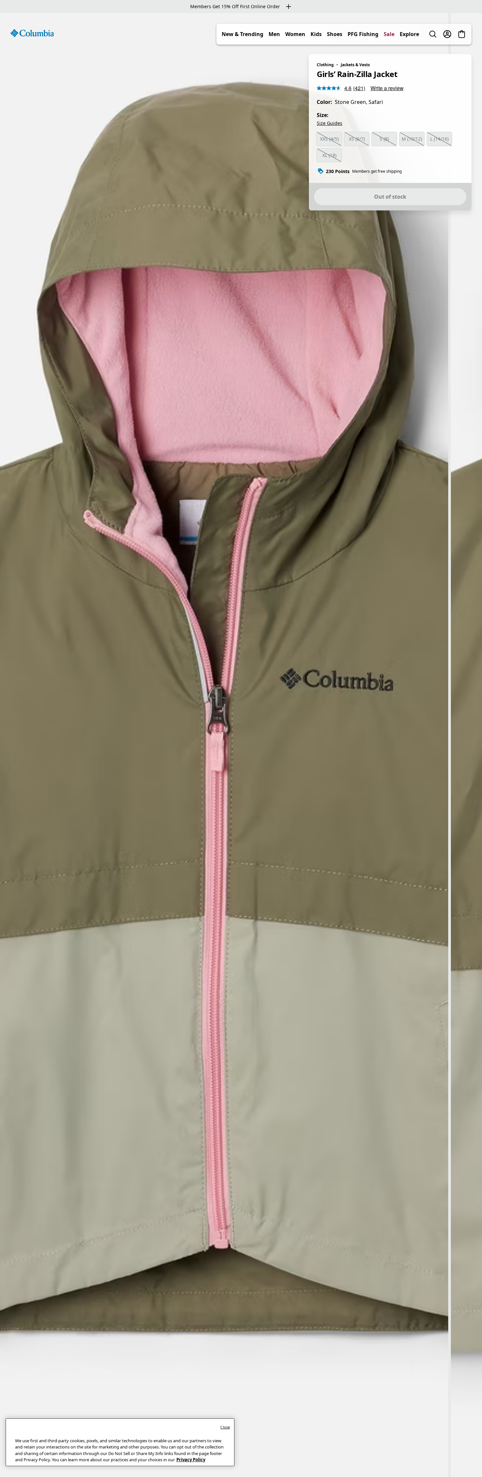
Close (225, 1427)
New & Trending (242, 34)
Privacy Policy (190, 1460)
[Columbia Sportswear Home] (32, 33)
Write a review (387, 88)
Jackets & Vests (355, 65)
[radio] (329, 139)
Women (295, 34)
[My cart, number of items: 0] (461, 34)
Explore (409, 34)
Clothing (325, 65)
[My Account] (447, 34)
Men (274, 34)
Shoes (334, 34)
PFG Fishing (363, 34)
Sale (389, 34)
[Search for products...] (433, 34)
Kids (316, 34)
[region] (241, 745)
